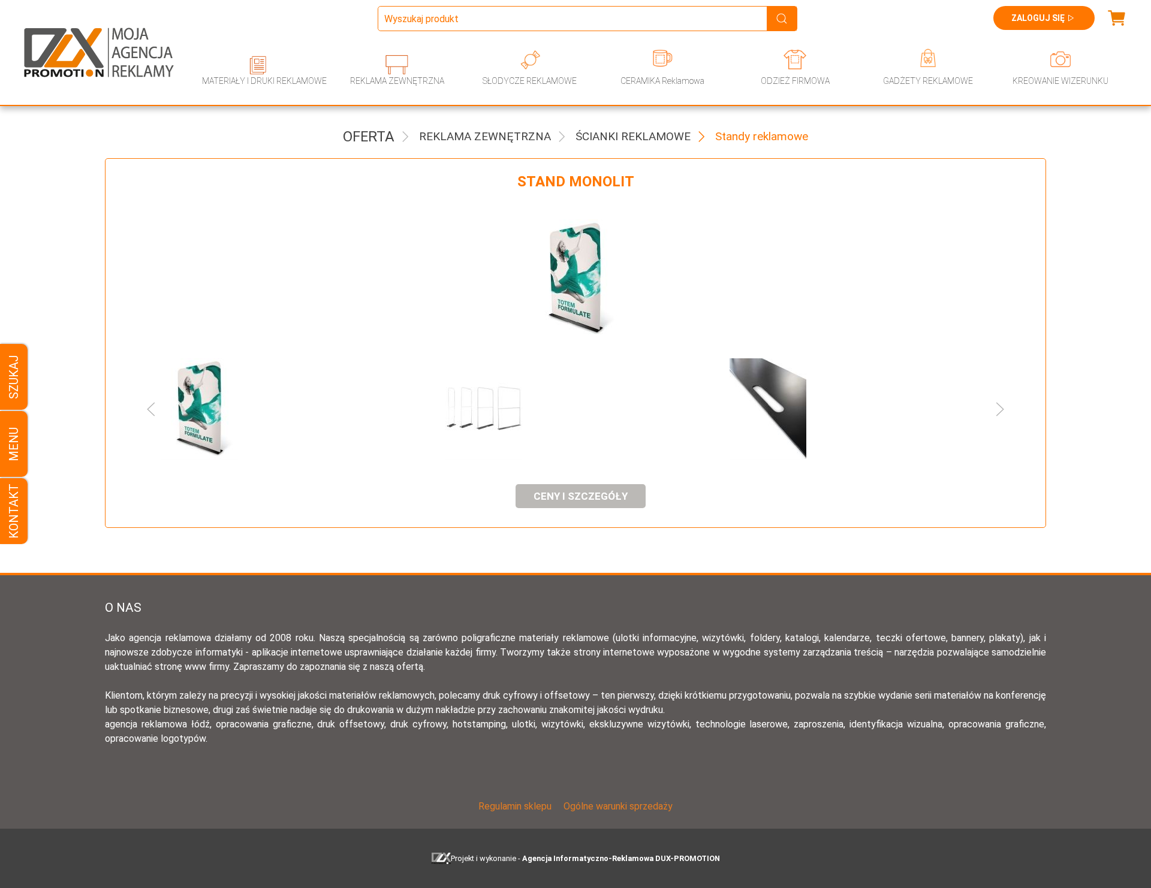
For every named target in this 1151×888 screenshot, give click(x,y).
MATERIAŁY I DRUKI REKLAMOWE (264, 81)
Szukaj (14, 377)
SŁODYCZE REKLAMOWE (530, 81)
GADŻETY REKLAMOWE (928, 81)
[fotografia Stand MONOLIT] (575, 279)
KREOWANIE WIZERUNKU (1060, 81)
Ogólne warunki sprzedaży (618, 806)
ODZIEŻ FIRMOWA (795, 81)
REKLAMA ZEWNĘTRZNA (397, 81)
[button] (279, 409)
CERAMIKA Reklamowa (662, 81)
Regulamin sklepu (515, 806)
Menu (14, 444)
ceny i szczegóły (581, 496)
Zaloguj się (1038, 18)
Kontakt (14, 511)
